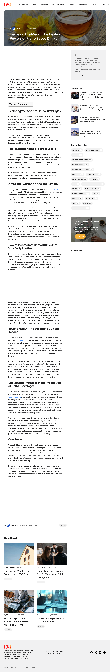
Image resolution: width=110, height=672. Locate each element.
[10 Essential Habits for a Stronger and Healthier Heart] (75, 120)
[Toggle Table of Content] (29, 104)
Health (76, 188)
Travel (87, 203)
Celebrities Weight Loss (82, 169)
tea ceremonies (22, 340)
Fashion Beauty (79, 179)
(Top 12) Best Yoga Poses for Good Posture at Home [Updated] (93, 109)
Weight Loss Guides (80, 208)
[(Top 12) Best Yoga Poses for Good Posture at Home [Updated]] (75, 108)
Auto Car (76, 150)
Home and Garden (92, 188)
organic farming (14, 397)
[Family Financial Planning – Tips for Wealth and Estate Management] (52, 554)
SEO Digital (91, 198)
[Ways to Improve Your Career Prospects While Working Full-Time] (19, 601)
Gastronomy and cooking (93, 184)
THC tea (56, 189)
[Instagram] (82, 75)
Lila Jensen (85, 92)
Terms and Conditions (55, 654)
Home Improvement (80, 193)
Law (95, 193)
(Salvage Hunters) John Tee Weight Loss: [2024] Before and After (92, 97)
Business (63, 525)
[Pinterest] (86, 75)
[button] (104, 4)
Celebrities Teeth (79, 164)
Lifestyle (77, 198)
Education (77, 174)
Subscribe (80, 236)
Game (75, 184)
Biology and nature (93, 150)
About (48, 651)
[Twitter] (79, 75)
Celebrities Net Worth (81, 160)
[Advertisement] (35, 63)
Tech (75, 203)
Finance (94, 179)
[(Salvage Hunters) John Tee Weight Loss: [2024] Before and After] (75, 95)
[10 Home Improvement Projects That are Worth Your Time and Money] (75, 132)
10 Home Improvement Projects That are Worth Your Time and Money (92, 133)
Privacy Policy (58, 651)
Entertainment (93, 174)
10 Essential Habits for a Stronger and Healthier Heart (92, 121)
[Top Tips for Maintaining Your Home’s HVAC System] (19, 554)
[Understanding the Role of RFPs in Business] (52, 601)
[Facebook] (75, 75)
